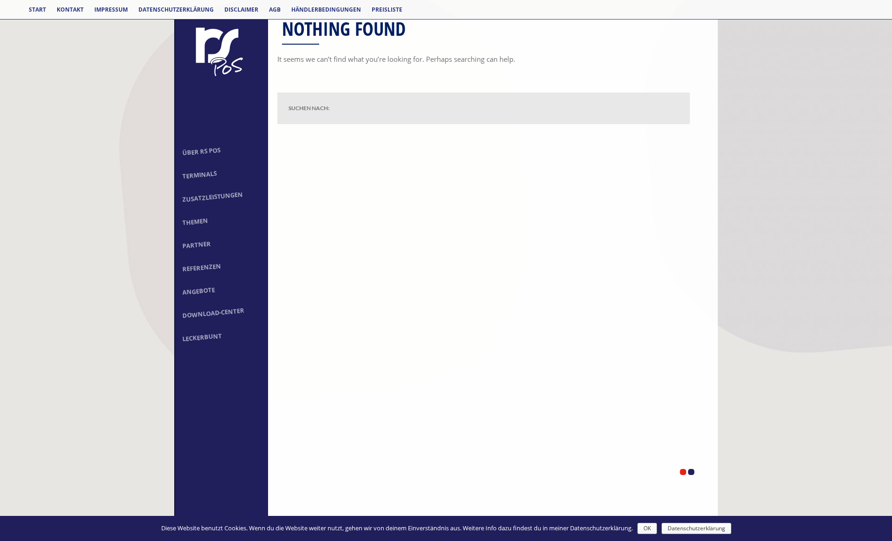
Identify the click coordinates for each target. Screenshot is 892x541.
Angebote (198, 291)
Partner (196, 244)
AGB (275, 9)
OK (647, 528)
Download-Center (213, 313)
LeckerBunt (202, 337)
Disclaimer (241, 9)
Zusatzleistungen (212, 197)
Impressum (111, 9)
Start (37, 9)
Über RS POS (201, 151)
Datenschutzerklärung (176, 9)
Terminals (199, 174)
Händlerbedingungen (326, 9)
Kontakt (70, 9)
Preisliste (387, 9)
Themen (195, 222)
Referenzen (201, 267)
